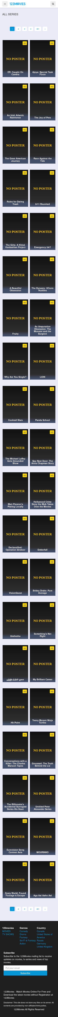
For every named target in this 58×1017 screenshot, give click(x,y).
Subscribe (25, 973)
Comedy (24, 931)
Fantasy (24, 937)
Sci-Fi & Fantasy (28, 940)
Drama (23, 934)
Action (23, 943)
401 (38, 29)
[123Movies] (17, 3)
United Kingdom (44, 946)
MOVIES (6, 931)
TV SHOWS (8, 934)
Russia (40, 940)
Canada (41, 931)
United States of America (44, 936)
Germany (41, 943)
